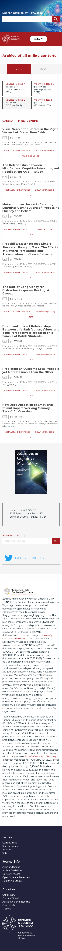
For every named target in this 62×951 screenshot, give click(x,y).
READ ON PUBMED (31, 156)
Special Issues (10, 846)
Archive (6, 849)
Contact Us (8, 905)
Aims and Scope (11, 867)
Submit (38, 39)
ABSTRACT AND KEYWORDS (17, 151)
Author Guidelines (12, 870)
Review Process (11, 874)
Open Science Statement (16, 877)
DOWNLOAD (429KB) (45, 354)
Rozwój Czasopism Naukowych (41, 756)
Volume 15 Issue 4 (15, 83)
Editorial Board (10, 898)
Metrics (6, 908)
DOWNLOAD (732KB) (45, 272)
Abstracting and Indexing (16, 901)
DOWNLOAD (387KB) (45, 229)
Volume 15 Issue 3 (44, 83)
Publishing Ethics (11, 880)
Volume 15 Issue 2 (15, 99)
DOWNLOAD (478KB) (45, 432)
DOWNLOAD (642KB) (45, 390)
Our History (8, 894)
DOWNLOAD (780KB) (45, 190)
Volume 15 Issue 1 (44, 99)
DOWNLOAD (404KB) (45, 312)
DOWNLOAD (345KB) (45, 151)
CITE (31, 195)
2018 (43, 69)
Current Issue (9, 842)
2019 (19, 69)
